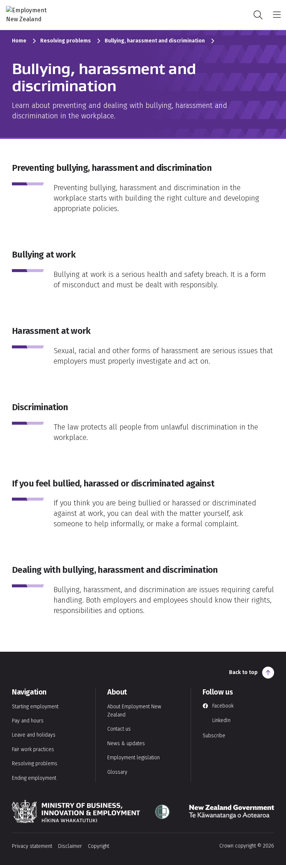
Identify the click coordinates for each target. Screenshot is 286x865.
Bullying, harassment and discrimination (155, 41)
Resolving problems (65, 41)
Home (19, 41)
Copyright (98, 846)
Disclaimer (70, 846)
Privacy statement (32, 846)
